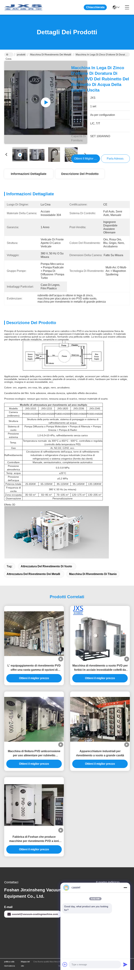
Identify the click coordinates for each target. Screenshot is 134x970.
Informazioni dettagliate (28, 174)
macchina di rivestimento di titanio (93, 574)
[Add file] (64, 964)
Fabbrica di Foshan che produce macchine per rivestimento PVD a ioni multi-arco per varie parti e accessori (34, 839)
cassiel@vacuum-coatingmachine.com (35, 914)
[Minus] (125, 887)
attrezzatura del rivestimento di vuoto (46, 566)
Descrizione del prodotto (80, 174)
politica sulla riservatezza (9, 964)
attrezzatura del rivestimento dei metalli (33, 574)
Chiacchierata (95, 7)
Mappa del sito (25, 964)
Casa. (8, 54)
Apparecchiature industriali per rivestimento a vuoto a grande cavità (100, 753)
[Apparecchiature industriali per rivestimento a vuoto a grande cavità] (100, 719)
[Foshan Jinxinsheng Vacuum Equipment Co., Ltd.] (23, 7)
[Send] (125, 964)
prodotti (21, 54)
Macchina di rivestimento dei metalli (50, 54)
